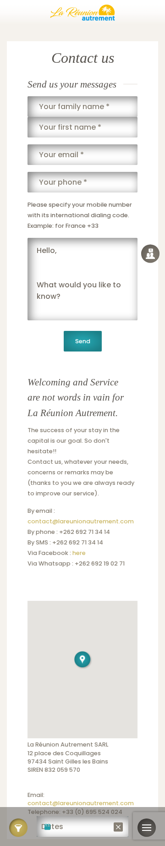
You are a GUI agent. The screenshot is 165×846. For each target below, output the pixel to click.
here (79, 553)
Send (82, 341)
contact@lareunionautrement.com (81, 521)
